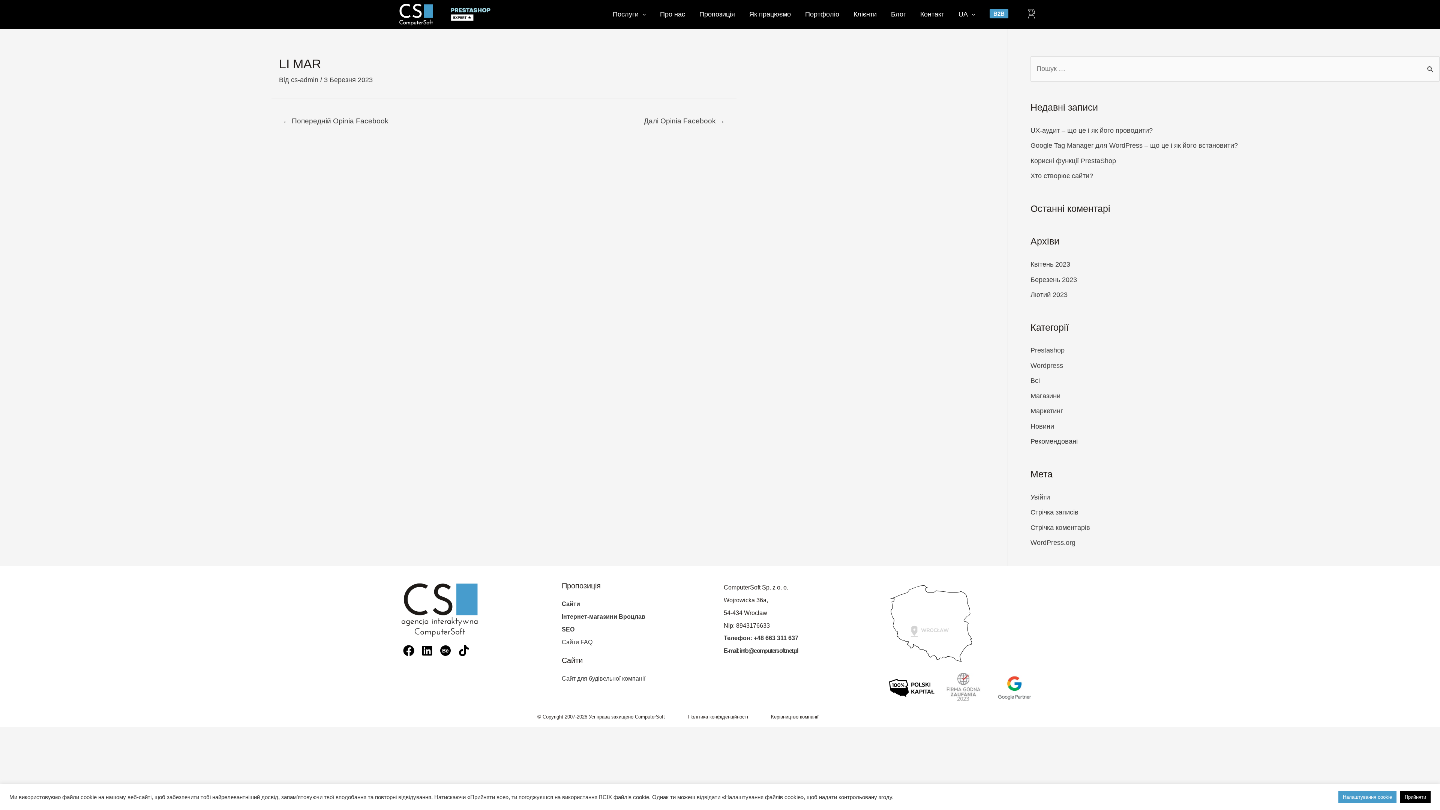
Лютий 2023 (1049, 294)
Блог (898, 14)
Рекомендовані (1054, 441)
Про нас (672, 14)
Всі (1035, 380)
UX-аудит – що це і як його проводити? (1091, 130)
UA (963, 14)
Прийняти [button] (1415, 797)
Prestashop (1047, 350)
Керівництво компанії (795, 717)
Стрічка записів (1054, 512)
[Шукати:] (1235, 68)
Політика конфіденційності (718, 717)
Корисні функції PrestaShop (1073, 161)
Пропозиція (717, 14)
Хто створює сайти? (1061, 176)
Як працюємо (770, 14)
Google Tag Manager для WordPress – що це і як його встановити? (1134, 145)
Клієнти (865, 14)
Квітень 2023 (1050, 264)
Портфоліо (822, 14)
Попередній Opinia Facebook (335, 121)
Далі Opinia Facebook (684, 121)
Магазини (1045, 396)
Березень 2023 (1053, 280)
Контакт (932, 14)
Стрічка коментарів (1060, 527)
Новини (1042, 426)
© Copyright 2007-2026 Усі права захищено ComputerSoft (601, 717)
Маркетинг (1046, 411)
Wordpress (1046, 365)
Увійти (1040, 497)
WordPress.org (1053, 542)
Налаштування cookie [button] (1367, 797)
